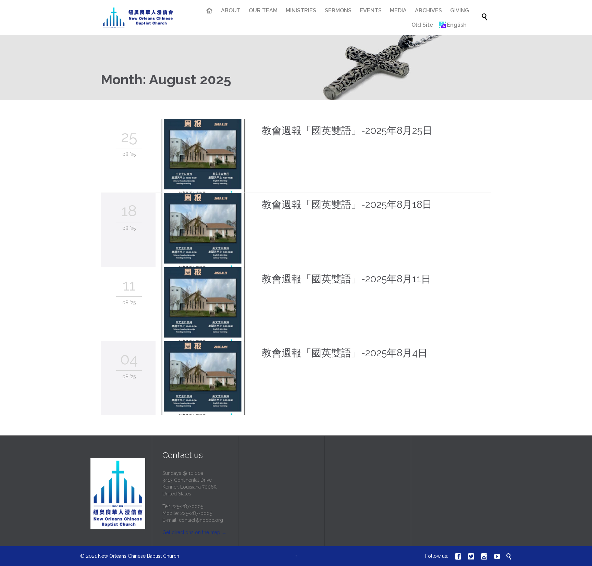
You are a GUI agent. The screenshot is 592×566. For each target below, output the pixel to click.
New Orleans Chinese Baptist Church (138, 556)
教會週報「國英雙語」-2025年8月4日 (345, 353)
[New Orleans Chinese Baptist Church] (138, 17)
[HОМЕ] (210, 11)
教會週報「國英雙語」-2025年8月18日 (347, 204)
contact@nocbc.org (201, 520)
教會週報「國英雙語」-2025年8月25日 (347, 130)
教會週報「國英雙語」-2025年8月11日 (346, 279)
